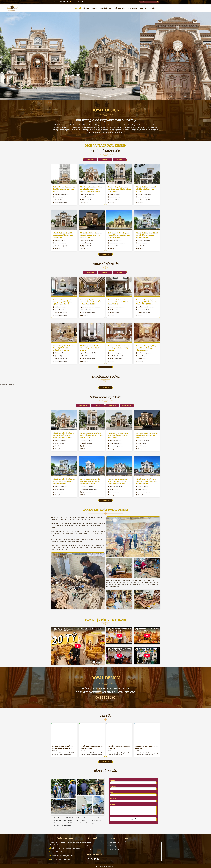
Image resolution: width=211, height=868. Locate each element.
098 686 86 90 (60, 852)
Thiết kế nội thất (119, 8)
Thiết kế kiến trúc (105, 8)
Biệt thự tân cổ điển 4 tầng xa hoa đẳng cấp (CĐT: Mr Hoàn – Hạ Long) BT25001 (91, 235)
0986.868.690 (64, 2)
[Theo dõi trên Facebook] (89, 859)
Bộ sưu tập (143, 8)
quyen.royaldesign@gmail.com (80, 2)
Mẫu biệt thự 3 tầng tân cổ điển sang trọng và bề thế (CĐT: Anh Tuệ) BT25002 (63, 235)
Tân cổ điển (90, 159)
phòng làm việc (127, 405)
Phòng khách (83, 405)
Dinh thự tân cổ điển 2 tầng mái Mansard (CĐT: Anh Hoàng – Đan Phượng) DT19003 (119, 235)
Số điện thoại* (113, 786)
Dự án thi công (132, 8)
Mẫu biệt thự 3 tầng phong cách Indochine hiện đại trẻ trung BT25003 (146, 189)
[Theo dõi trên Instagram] (92, 859)
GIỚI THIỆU (86, 8)
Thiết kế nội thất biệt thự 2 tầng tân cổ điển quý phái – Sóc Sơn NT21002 (90, 348)
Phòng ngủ (112, 405)
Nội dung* (112, 804)
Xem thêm (105, 254)
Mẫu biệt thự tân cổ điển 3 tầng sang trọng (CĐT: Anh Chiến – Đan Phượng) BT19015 (90, 481)
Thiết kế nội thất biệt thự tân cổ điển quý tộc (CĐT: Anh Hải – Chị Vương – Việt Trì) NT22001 (146, 302)
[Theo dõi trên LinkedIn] (98, 859)
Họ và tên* (112, 780)
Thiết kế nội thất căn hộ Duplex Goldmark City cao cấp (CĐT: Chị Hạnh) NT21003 (118, 302)
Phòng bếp (97, 405)
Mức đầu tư (113, 798)
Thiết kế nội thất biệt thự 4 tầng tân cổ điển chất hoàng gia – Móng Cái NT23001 (146, 348)
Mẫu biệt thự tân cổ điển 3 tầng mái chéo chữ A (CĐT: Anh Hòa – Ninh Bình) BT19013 (146, 481)
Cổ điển (119, 159)
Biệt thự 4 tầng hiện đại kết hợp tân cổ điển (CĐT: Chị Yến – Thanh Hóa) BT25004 (119, 189)
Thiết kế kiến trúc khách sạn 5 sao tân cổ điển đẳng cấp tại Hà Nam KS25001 (64, 189)
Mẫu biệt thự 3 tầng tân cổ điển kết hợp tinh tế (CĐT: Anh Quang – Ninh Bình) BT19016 (147, 235)
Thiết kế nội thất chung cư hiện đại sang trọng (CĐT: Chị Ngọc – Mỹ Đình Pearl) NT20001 (63, 302)
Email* (111, 792)
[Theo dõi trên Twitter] (95, 859)
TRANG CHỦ (77, 8)
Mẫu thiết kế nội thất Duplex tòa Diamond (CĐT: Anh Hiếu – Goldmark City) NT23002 (63, 348)
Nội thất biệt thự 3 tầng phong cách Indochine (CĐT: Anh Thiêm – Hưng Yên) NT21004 (91, 302)
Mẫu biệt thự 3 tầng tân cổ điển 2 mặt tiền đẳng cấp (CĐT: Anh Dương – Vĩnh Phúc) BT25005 (91, 189)
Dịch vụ (94, 8)
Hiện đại (104, 159)
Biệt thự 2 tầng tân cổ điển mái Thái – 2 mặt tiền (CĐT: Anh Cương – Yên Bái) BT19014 (118, 481)
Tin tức (152, 8)
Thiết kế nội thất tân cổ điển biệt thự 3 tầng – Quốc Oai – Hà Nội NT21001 (118, 348)
